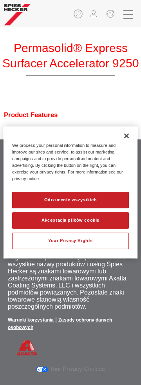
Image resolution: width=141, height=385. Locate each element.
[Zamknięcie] (126, 135)
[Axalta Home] (17, 18)
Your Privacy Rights (70, 240)
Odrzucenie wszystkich (70, 199)
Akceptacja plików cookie (70, 220)
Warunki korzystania (31, 320)
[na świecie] (109, 14)
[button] (79, 16)
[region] (70, 192)
